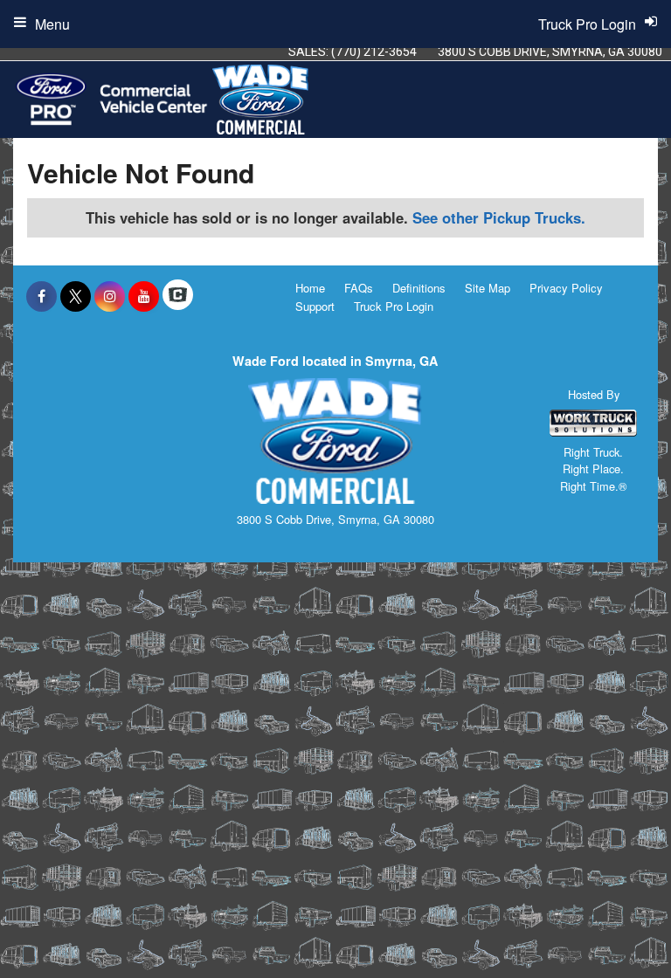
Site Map (487, 287)
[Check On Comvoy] (178, 296)
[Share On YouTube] (143, 296)
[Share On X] (75, 296)
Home (310, 287)
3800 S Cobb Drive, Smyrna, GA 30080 (550, 52)
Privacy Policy (566, 287)
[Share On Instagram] (109, 296)
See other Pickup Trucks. (498, 217)
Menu (52, 24)
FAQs (358, 287)
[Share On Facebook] (41, 296)
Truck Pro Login (393, 306)
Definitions (419, 287)
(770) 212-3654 (374, 52)
